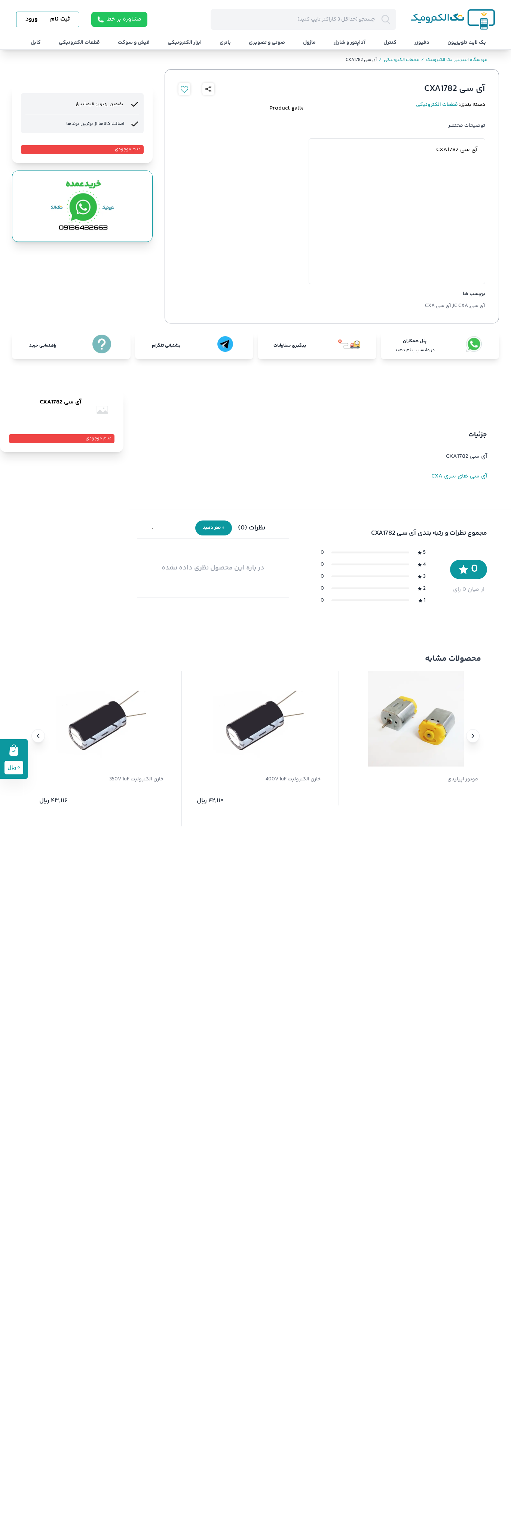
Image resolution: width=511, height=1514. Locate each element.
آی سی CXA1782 (361, 60)
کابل (36, 43)
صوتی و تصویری (267, 43)
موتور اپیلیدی (462, 779)
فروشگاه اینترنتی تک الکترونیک (454, 60)
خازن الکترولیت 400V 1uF (293, 779)
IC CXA (460, 306)
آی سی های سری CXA (459, 476)
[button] (473, 736)
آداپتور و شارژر (349, 43)
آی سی (477, 306)
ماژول (309, 43)
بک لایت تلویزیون (466, 43)
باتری (225, 43)
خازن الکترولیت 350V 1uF (136, 779)
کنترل (390, 43)
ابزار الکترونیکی (185, 43)
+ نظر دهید (213, 527)
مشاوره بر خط (124, 19)
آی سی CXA (438, 306)
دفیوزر (421, 43)
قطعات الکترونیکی (79, 43)
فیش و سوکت (134, 43)
